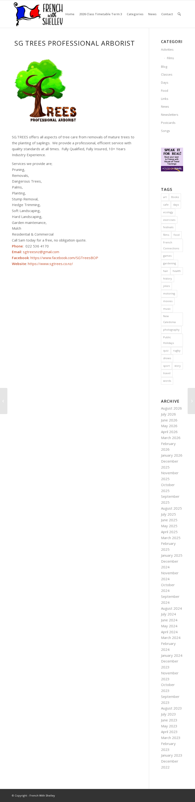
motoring (169, 293)
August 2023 (171, 708)
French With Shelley (42, 795)
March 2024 (170, 637)
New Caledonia (169, 319)
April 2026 (169, 431)
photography (171, 329)
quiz (166, 350)
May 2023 (169, 726)
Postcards (168, 123)
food (177, 235)
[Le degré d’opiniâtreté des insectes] (3, 401)
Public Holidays (168, 340)
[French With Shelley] (38, 14)
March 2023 (170, 737)
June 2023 (169, 720)
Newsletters (169, 114)
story (177, 365)
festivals (168, 227)
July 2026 (168, 414)
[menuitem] (70, 14)
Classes (166, 74)
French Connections (171, 245)
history (167, 278)
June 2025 (169, 519)
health (177, 271)
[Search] (179, 14)
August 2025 (171, 508)
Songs (165, 131)
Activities (167, 49)
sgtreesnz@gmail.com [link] (41, 251)
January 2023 (171, 755)
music (167, 308)
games (167, 255)
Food (164, 90)
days (176, 204)
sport (166, 365)
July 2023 (168, 714)
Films (170, 58)
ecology (168, 212)
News (165, 106)
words (167, 380)
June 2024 (169, 620)
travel (167, 373)
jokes (166, 286)
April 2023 (169, 731)
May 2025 (169, 525)
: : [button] (55, 254)
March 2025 (170, 537)
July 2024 (168, 614)
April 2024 (169, 631)
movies (167, 301)
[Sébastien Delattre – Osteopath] (191, 401)
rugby (176, 350)
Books (175, 197)
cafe (166, 204)
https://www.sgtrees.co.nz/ (50, 263)
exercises (169, 220)
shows (167, 358)
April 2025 (169, 531)
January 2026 (171, 455)
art (165, 197)
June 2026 (169, 420)
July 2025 (168, 514)
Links (164, 99)
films (166, 235)
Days (164, 82)
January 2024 (171, 655)
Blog (164, 66)
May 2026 (169, 425)
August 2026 (171, 408)
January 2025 (171, 555)
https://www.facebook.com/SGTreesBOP (64, 257)
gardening (169, 263)
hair (165, 271)
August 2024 (171, 608)
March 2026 (170, 437)
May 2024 (169, 625)
